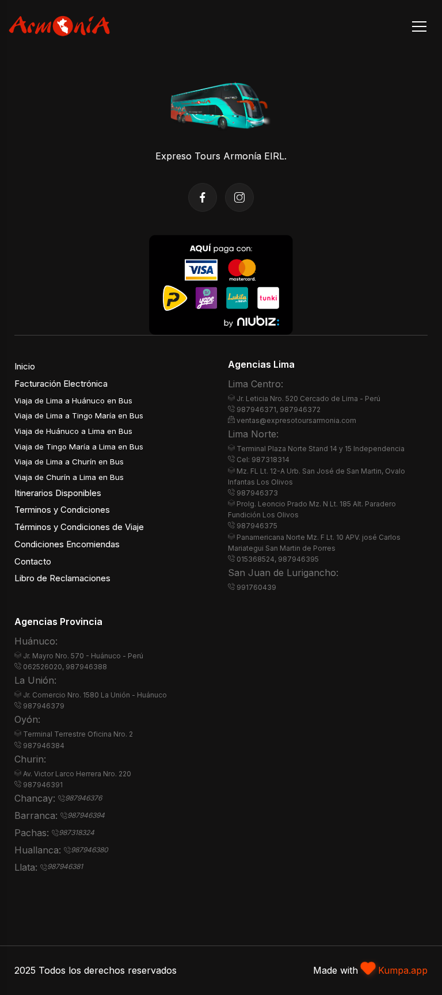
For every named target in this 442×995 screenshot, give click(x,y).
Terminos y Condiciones (62, 510)
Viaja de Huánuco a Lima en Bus (73, 431)
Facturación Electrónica (61, 384)
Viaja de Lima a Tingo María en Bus (78, 415)
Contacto (32, 561)
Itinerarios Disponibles (57, 493)
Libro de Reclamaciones (62, 578)
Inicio (24, 366)
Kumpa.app (403, 970)
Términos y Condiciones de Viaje (79, 527)
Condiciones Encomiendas (67, 544)
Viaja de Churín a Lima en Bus (69, 477)
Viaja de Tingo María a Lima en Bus (78, 446)
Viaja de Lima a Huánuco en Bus (73, 400)
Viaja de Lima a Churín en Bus (69, 461)
